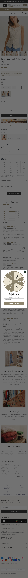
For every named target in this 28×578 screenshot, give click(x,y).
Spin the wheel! (14, 303)
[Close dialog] (25, 272)
